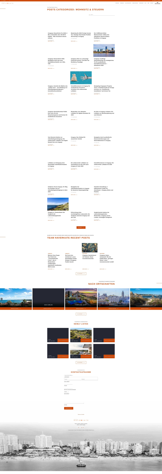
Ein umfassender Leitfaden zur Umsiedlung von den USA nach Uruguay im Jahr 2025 (80, 164)
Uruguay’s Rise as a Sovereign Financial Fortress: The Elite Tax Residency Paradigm (80, 60)
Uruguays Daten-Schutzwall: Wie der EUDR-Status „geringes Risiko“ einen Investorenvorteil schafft (107, 259)
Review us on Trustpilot (81, 414)
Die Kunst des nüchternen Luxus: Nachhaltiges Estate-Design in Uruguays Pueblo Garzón (71, 259)
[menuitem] (6, 0)
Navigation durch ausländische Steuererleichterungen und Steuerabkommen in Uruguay (103, 139)
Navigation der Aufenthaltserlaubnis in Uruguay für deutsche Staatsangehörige (80, 188)
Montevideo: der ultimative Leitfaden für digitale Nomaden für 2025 (80, 113)
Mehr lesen (50, 68)
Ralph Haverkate (74, 38)
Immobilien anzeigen (80, 308)
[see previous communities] (160, 299)
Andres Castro (51, 144)
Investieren (84, 253)
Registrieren (155, 0)
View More (80, 227)
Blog (50, 7)
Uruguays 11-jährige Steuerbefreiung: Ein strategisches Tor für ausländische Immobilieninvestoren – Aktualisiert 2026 (104, 62)
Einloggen (159, 0)
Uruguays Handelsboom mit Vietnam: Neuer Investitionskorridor (89, 257)
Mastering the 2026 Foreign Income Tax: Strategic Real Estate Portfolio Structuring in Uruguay (81, 34)
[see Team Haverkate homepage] (7, 3)
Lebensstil (50, 253)
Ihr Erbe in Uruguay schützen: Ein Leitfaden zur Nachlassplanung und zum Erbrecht (104, 113)
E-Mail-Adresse (67, 381)
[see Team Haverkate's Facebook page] (78, 427)
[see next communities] (2, 299)
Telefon (65, 385)
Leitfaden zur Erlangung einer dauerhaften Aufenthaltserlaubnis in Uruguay (57, 164)
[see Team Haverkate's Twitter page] (80, 427)
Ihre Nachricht (66, 393)
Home (48, 7)
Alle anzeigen (79, 273)
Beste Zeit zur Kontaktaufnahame (70, 389)
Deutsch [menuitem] (4, 0)
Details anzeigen (62, 340)
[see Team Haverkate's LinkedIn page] (81, 427)
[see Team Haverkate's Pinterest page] (83, 427)
